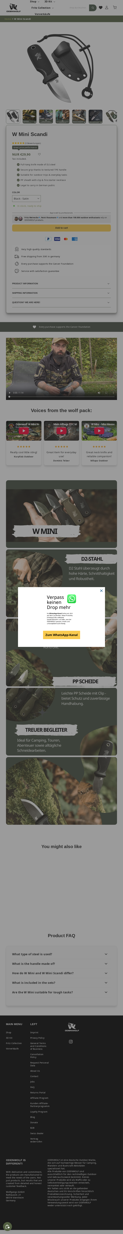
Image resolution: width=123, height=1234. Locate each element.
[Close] (101, 590)
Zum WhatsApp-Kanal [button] (61, 635)
